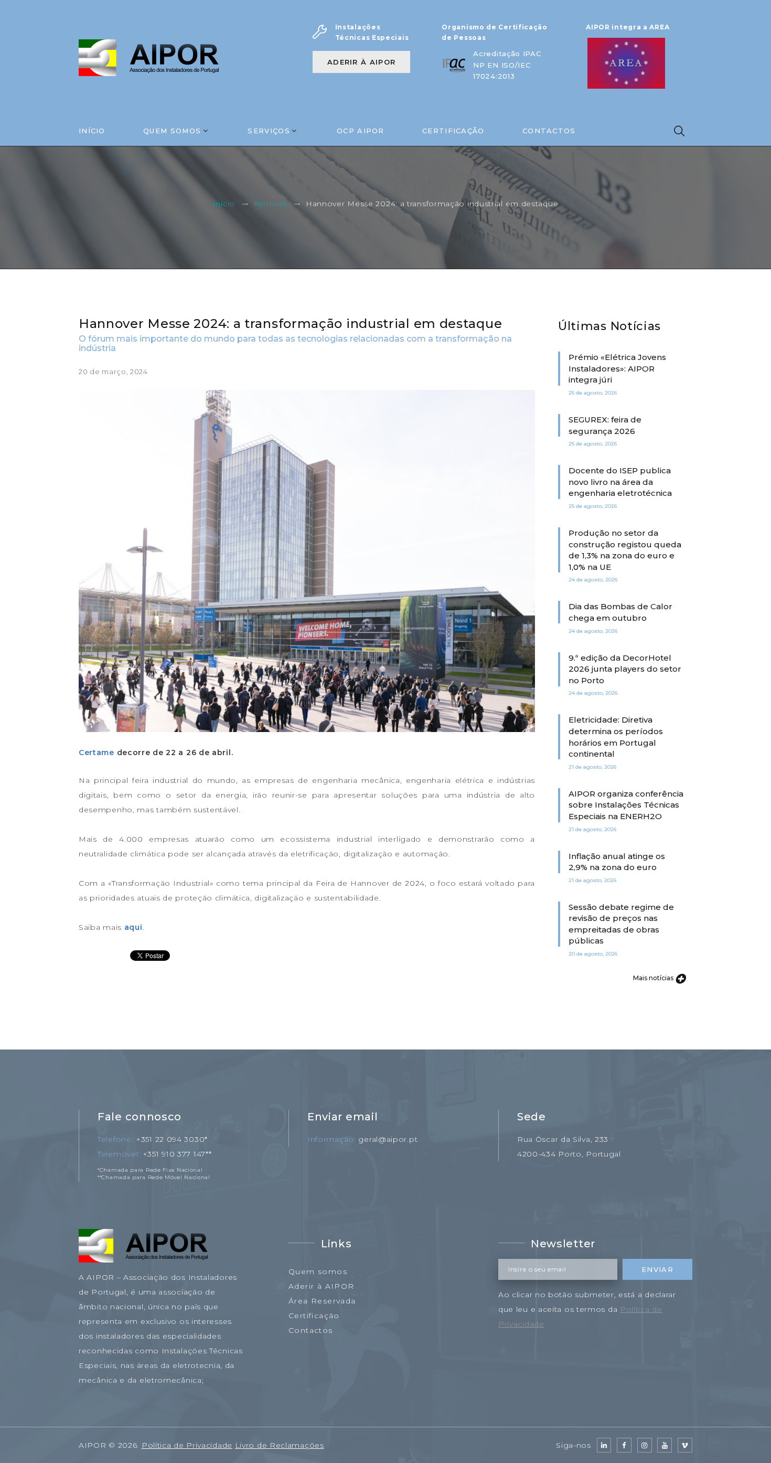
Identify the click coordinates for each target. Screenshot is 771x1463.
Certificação (453, 130)
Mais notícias (654, 978)
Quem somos (317, 1271)
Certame (96, 752)
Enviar (657, 1269)
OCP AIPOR (360, 130)
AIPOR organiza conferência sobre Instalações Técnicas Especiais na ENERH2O (626, 805)
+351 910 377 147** (177, 1154)
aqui (133, 927)
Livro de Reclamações (279, 1445)
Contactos (549, 130)
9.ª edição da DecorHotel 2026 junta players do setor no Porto (625, 669)
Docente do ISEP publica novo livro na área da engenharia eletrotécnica (620, 481)
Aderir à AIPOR (361, 62)
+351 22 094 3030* (172, 1139)
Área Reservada (322, 1301)
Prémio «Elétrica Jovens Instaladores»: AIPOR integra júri (617, 368)
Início (92, 130)
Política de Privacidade (187, 1445)
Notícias (270, 204)
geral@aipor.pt (387, 1139)
